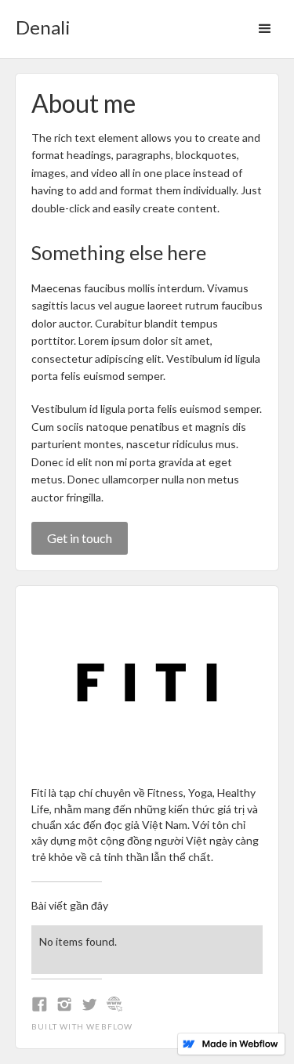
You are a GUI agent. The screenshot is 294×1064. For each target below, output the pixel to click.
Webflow (109, 1026)
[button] (265, 29)
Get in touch (79, 537)
